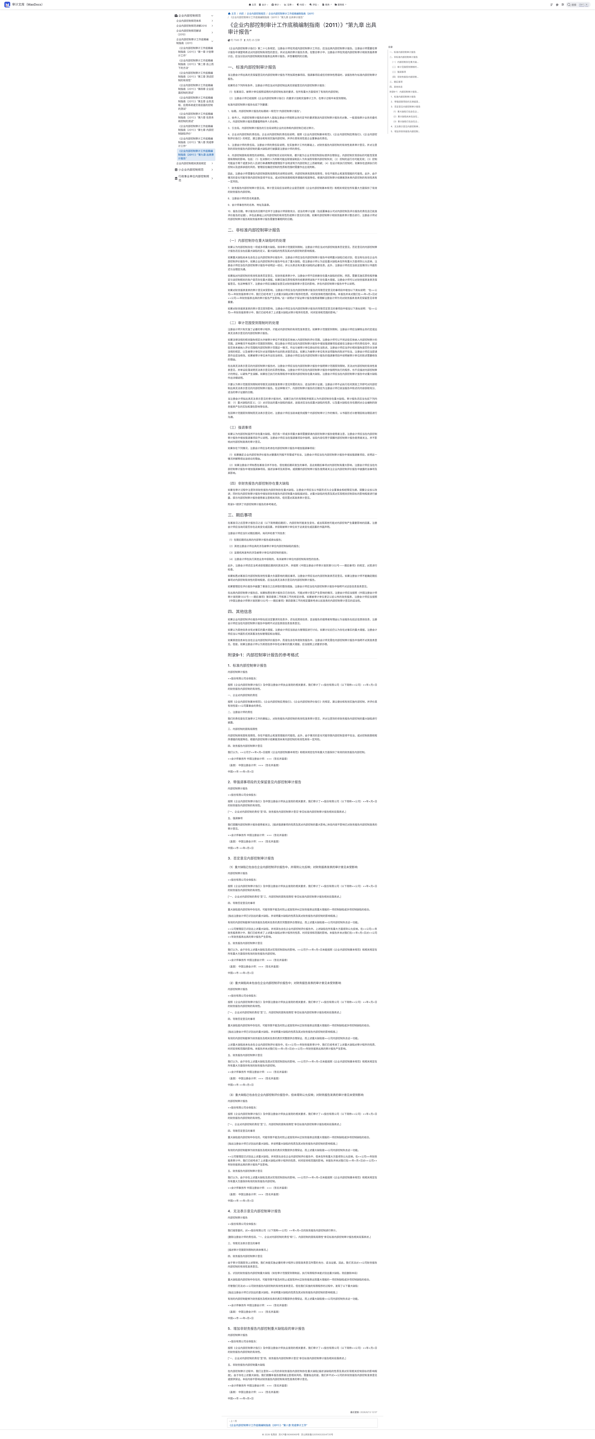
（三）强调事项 (398, 72)
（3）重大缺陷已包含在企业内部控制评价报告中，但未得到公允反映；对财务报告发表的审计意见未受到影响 (406, 121)
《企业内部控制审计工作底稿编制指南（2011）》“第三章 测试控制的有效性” (196, 76)
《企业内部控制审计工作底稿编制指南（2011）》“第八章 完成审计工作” (196, 142)
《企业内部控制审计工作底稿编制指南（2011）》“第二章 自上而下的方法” (196, 64)
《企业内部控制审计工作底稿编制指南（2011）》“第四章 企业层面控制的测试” (196, 89)
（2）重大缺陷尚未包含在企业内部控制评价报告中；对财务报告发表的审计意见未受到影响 (406, 116)
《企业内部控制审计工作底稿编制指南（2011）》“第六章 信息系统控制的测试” (196, 117)
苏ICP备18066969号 (289, 1434)
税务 (327, 4)
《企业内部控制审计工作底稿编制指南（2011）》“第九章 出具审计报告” (196, 154)
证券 (287, 5)
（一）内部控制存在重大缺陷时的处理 (406, 62)
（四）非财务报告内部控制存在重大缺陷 (406, 76)
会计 (262, 5)
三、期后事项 (396, 81)
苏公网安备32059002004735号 (317, 1434)
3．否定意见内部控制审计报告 (405, 106)
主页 (254, 4)
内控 (300, 5)
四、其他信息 (396, 86)
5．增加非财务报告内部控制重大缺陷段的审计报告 (406, 131)
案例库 (341, 4)
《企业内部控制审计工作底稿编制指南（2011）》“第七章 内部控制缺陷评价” (196, 130)
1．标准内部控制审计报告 (403, 96)
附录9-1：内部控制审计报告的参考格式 (405, 91)
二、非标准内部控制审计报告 (404, 57)
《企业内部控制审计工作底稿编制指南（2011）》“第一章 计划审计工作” (196, 51)
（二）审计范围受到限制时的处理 (406, 67)
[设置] (562, 4)
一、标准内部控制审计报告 (403, 52)
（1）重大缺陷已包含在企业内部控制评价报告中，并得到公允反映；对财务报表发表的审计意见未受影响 (406, 111)
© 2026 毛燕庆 (269, 1434)
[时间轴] (551, 4)
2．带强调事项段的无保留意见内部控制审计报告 (406, 101)
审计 (275, 5)
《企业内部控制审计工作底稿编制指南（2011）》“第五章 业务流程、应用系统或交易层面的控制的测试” (196, 103)
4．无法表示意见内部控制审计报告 (406, 126)
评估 (313, 5)
